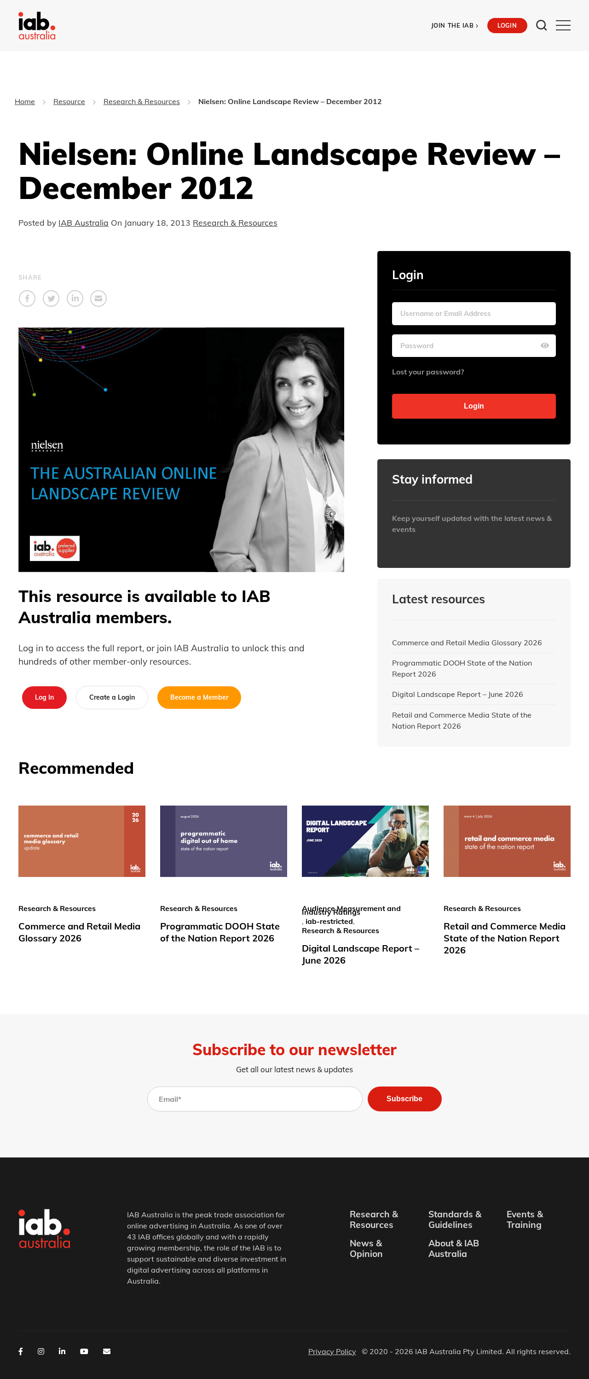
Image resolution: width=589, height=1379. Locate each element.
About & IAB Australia (453, 1248)
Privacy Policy (332, 1351)
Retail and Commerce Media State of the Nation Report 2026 (461, 720)
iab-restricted (329, 921)
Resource (69, 101)
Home (25, 101)
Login (507, 25)
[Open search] (541, 25)
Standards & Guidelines (454, 1219)
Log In (44, 697)
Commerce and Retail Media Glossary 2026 (467, 642)
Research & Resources (142, 101)
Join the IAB (455, 25)
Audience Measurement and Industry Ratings (351, 910)
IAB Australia (83, 222)
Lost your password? (428, 371)
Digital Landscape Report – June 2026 (457, 694)
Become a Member (199, 697)
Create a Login (112, 697)
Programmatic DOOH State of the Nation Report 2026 (462, 668)
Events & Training (525, 1219)
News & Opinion (366, 1248)
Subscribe (404, 1099)
